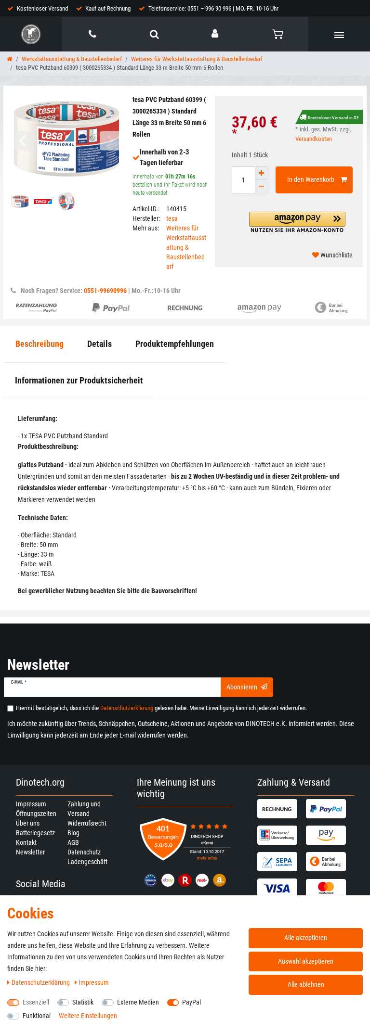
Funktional (37, 1015)
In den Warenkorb (310, 179)
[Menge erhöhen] (261, 173)
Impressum (31, 804)
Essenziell (36, 1002)
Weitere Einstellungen (88, 1015)
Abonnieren (241, 687)
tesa (172, 218)
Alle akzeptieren (305, 938)
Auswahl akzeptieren (305, 961)
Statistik (82, 1002)
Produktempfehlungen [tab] (174, 344)
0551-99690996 (105, 290)
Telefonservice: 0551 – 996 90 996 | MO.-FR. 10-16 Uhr (213, 8)
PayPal (191, 1002)
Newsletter (30, 852)
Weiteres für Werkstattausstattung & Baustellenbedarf (197, 59)
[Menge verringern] (261, 186)
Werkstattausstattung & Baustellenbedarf (72, 59)
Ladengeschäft (87, 862)
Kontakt (26, 842)
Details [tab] (99, 344)
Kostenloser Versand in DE (333, 117)
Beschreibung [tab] (39, 344)
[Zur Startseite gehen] (10, 59)
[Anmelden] (215, 34)
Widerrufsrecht (86, 823)
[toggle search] (154, 34)
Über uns (28, 823)
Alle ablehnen (306, 984)
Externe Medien (138, 1002)
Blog (73, 833)
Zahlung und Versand (84, 808)
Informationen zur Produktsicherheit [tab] (79, 380)
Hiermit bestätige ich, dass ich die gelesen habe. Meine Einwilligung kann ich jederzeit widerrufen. (161, 708)
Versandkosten (313, 138)
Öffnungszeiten (36, 813)
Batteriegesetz (35, 833)
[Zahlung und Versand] (280, 808)
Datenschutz (84, 852)
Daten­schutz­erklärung (41, 982)
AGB (73, 842)
